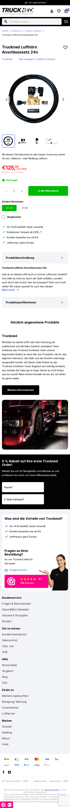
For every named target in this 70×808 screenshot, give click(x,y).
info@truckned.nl (18, 570)
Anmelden (54, 499)
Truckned (7, 59)
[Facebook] (3, 772)
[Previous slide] (6, 99)
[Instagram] (9, 772)
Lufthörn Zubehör (33, 31)
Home (5, 31)
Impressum (55, 781)
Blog (4, 676)
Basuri (6, 738)
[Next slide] (63, 99)
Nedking (7, 732)
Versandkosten (52, 790)
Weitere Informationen (20, 390)
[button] (65, 50)
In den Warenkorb (48, 190)
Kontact (6, 621)
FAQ (4, 682)
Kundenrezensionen (14, 634)
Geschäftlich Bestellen (15, 609)
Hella (5, 744)
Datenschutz (10, 640)
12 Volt (25, 208)
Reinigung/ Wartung (14, 701)
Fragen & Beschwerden (16, 603)
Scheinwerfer (10, 707)
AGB (4, 652)
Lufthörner (16, 31)
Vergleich (7, 671)
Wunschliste (9, 665)
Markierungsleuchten (15, 695)
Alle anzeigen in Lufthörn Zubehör (37, 59)
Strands (7, 726)
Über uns (8, 646)
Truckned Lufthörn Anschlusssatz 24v (20, 35)
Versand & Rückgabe (15, 615)
